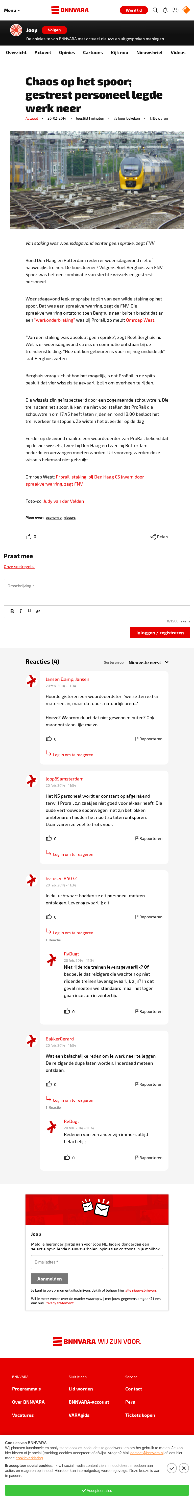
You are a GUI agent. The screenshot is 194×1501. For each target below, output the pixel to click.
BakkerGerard (60, 1038)
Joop (32, 30)
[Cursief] (21, 612)
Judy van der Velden (63, 501)
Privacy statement (59, 1303)
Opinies (67, 52)
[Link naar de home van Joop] (16, 30)
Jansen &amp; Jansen (67, 679)
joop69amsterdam (65, 778)
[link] (54, 517)
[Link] (38, 612)
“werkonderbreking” (54, 320)
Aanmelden (49, 1278)
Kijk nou (119, 52)
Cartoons (93, 52)
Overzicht (16, 52)
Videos (178, 52)
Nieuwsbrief (149, 52)
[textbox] (97, 592)
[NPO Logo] (186, 10)
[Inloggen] (175, 10)
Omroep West (140, 320)
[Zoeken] (155, 10)
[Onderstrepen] (29, 612)
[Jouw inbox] (165, 10)
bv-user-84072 (61, 878)
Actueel (43, 52)
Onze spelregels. (19, 566)
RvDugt (71, 953)
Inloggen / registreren (160, 632)
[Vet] (12, 612)
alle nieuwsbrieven (140, 1290)
